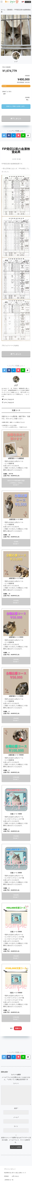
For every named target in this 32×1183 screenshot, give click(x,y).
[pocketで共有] (18, 135)
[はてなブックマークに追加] (13, 135)
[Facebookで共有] (9, 135)
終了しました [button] (16, 118)
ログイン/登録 (28, 1)
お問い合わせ (15, 1176)
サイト (16, 1126)
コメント (16, 1083)
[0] (22, 2)
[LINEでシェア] (23, 135)
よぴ (16, 385)
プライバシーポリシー (10, 1169)
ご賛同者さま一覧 (8, 1180)
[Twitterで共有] (4, 135)
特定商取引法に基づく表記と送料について (15, 1172)
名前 (16, 1108)
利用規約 (6, 1176)
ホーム (3, 10)
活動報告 (10, 10)
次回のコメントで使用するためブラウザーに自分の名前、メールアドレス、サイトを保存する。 (16, 1140)
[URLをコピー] (28, 135)
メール (16, 1117)
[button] (16, 106)
